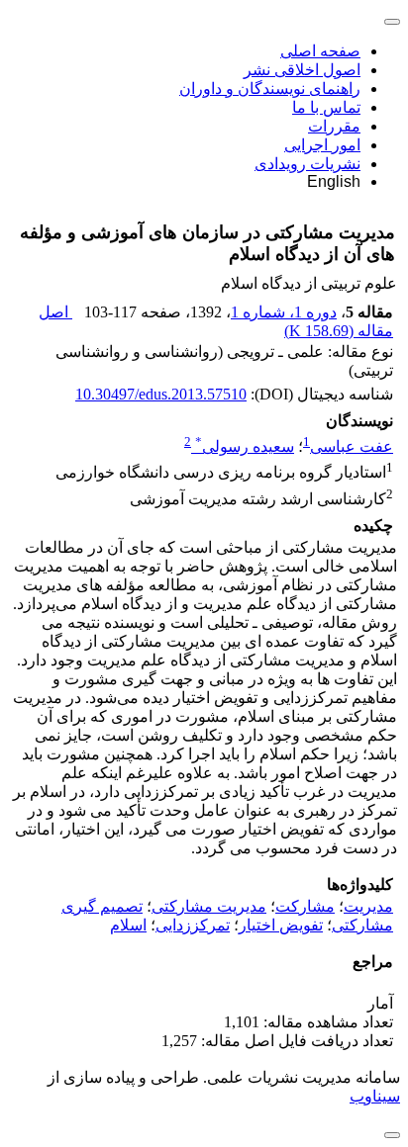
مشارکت (305, 906)
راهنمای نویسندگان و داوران (269, 88)
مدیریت (368, 906)
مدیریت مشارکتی (209, 906)
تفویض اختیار (281, 925)
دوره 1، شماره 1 (284, 312)
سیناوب (375, 1096)
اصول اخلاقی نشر (302, 69)
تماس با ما (326, 107)
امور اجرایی (322, 144)
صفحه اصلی (320, 51)
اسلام (128, 925)
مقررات (334, 126)
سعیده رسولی (244, 446)
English (333, 181)
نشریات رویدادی (307, 163)
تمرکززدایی (192, 925)
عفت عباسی (351, 446)
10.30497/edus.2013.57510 (161, 394)
